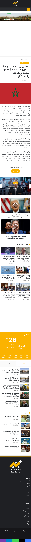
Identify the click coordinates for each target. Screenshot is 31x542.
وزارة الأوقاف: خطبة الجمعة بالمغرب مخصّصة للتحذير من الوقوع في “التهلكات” (23, 294)
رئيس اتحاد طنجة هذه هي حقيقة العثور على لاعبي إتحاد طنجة (11, 403)
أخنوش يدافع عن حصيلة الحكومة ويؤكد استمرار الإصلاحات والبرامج (15, 188)
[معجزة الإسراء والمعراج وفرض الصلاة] (25, 418)
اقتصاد (15, 183)
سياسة (22, 62)
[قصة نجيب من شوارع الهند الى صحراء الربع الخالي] (25, 433)
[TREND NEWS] (15, 3)
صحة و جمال (26, 511)
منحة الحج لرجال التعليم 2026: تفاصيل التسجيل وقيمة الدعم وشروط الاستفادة (11, 379)
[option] (15, 186)
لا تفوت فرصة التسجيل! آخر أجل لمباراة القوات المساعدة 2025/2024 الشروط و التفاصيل (10, 395)
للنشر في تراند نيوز (25, 480)
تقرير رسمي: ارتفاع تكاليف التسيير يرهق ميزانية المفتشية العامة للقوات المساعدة (10, 371)
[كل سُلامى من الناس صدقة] (25, 448)
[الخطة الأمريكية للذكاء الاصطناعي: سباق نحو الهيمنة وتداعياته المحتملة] (8, 251)
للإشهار (28, 483)
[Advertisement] (15, 39)
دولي (22, 59)
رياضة (27, 505)
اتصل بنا (28, 486)
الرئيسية (26, 59)
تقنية (28, 500)
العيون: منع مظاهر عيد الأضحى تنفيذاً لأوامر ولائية (23, 277)
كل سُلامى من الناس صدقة (11, 446)
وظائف (27, 524)
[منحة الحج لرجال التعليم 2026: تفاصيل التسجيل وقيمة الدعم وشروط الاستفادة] (24, 379)
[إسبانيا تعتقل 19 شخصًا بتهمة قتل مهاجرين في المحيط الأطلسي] (8, 270)
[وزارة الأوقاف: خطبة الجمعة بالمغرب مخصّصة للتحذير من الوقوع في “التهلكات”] (23, 287)
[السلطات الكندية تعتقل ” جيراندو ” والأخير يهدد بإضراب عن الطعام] (23, 251)
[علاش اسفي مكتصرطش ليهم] (25, 426)
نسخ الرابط (15, 171)
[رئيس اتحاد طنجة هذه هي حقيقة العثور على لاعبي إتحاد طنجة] (24, 403)
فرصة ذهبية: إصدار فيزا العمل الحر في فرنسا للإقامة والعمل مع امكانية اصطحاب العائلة (11, 387)
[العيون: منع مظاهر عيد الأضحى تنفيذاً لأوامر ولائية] (23, 270)
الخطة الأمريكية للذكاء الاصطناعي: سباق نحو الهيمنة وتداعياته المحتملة (8, 258)
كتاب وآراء (26, 516)
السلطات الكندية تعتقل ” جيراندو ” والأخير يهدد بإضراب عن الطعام (23, 258)
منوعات (27, 521)
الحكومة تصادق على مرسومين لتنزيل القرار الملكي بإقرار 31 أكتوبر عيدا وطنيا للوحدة (8, 294)
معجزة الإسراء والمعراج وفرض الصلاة (11, 417)
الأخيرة (8, 363)
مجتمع (27, 518)
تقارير (27, 498)
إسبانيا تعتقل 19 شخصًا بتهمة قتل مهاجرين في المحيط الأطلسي (8, 277)
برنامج (27, 495)
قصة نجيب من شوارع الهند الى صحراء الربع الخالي (11, 432)
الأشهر (23, 363)
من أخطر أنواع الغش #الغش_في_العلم (12, 439)
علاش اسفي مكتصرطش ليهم (11, 424)
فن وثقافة (26, 513)
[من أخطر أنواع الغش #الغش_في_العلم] (25, 441)
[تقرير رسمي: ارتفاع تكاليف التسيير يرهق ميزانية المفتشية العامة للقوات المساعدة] (24, 371)
